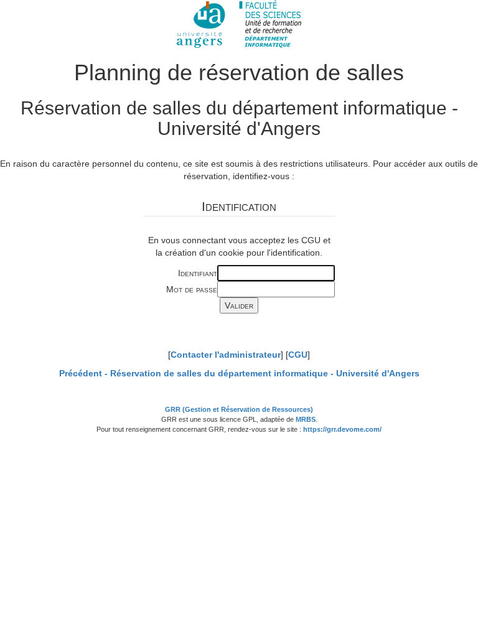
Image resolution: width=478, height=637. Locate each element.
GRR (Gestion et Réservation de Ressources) (239, 409)
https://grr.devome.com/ (342, 429)
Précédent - (239, 373)
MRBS (306, 419)
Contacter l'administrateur (226, 355)
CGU (297, 355)
